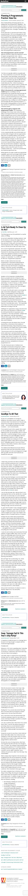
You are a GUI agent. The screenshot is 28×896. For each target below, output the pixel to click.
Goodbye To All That (5, 855)
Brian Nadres (5, 20)
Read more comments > (20, 609)
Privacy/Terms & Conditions (12, 881)
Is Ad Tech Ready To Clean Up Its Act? (9, 852)
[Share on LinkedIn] (5, 165)
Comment (4, 202)
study (23, 295)
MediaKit (16, 878)
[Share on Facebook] (2, 165)
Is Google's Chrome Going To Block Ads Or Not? (12, 862)
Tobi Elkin (4, 232)
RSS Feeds (16, 879)
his (11, 490)
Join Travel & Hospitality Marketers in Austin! (11, 869)
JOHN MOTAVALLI (6, 617)
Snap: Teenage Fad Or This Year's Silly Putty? (11, 857)
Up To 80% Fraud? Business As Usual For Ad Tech (12, 860)
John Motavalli (5, 416)
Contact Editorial (9, 879)
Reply (2, 199)
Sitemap (21, 879)
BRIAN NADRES (5, 210)
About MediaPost (9, 878)
